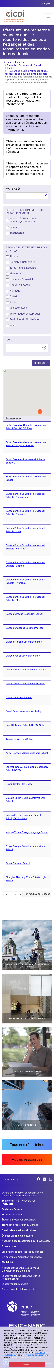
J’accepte (27, 1364)
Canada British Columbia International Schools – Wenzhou (25, 581)
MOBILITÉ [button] (7, 1262)
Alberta (14, 256)
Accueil (8, 62)
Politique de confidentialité (35, 1355)
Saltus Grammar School (18, 863)
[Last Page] (20, 894)
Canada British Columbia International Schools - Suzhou (25, 564)
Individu (19, 62)
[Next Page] (15, 894)
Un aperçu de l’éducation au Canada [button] (22, 1256)
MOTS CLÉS (13, 188)
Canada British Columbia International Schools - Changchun (25, 495)
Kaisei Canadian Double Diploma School (27, 753)
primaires (15, 227)
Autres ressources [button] (27, 1159)
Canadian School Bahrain (19, 697)
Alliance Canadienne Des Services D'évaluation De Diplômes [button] (20, 1269)
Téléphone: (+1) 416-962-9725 (18, 1200)
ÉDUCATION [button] (9, 1246)
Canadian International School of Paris (25, 683)
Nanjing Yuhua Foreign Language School (27, 832)
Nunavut (15, 290)
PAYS (9, 339)
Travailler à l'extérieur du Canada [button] (20, 1224)
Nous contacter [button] (10, 1179)
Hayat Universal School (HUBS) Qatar (25, 725)
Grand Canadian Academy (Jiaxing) (24, 711)
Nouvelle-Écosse (20, 284)
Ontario (14, 296)
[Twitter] (44, 1178)
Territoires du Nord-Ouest (25, 319)
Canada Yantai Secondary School (23, 655)
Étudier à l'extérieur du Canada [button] (19, 1219)
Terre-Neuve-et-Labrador (25, 313)
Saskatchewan (18, 307)
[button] (14, 16)
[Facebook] (38, 1178)
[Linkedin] (50, 1178)
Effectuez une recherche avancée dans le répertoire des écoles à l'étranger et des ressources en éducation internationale (28, 79)
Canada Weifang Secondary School (24, 641)
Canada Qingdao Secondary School (24, 613)
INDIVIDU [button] (7, 1204)
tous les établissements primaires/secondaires (23, 220)
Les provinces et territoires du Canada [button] (22, 1251)
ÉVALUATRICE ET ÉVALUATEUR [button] (19, 1230)
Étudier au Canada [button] (12, 1209)
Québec (14, 302)
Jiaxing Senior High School (20, 739)
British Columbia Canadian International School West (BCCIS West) (26, 444)
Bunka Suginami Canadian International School (26, 478)
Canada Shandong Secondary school (25, 627)
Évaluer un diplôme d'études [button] (17, 1235)
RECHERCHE (41, 363)
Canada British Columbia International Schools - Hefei (25, 529)
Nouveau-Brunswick (22, 279)
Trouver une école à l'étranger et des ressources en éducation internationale (26, 72)
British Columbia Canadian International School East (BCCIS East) (26, 426)
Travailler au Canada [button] (13, 1214)
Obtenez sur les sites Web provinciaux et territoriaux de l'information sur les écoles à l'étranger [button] (25, 146)
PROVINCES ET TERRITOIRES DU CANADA (26, 249)
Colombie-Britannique (22, 261)
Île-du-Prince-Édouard (23, 267)
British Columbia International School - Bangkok (25, 461)
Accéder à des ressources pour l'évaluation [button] (26, 1240)
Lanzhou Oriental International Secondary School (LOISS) (27, 768)
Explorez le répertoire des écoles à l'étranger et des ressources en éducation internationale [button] (24, 99)
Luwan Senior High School (19, 784)
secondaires (17, 232)
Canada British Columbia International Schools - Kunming (25, 547)
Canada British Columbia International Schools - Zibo (25, 598)
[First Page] (6, 894)
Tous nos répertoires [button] (27, 1145)
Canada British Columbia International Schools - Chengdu (25, 512)
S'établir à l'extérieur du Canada (24, 65)
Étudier (11, 68)
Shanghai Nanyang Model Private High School (26, 879)
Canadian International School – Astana (26, 669)
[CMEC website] (27, 1311)
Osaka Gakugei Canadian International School (25, 848)
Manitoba (15, 273)
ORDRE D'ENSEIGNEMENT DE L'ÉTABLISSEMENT (24, 212)
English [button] (47, 3)
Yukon (13, 325)
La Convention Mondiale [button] (15, 1283)
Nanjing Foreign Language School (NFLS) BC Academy (23, 816)
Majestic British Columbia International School (25, 799)
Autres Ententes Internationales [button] (19, 1289)
